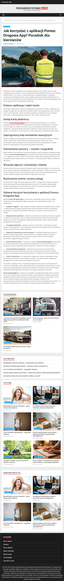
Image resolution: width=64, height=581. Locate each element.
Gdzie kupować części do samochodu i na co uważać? (47, 307)
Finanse (36, 402)
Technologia (7, 557)
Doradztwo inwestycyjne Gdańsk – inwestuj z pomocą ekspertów (25, 366)
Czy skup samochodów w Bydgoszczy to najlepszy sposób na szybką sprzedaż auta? (17, 307)
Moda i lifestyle (8, 428)
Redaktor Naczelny (8, 44)
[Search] (60, 14)
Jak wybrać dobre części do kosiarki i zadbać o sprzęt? (21, 376)
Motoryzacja (7, 26)
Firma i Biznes (8, 548)
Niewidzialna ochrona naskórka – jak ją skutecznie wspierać (23, 363)
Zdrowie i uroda (8, 402)
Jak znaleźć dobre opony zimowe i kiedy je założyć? (17, 335)
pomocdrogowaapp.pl (17, 123)
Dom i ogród (8, 457)
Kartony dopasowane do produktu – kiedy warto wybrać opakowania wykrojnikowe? (31, 372)
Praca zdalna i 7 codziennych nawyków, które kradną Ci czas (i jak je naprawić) (47, 449)
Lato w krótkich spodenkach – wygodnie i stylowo (20, 369)
